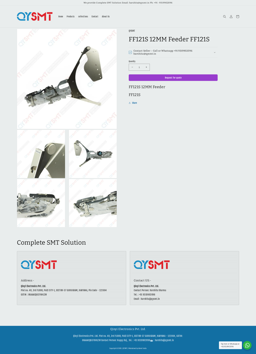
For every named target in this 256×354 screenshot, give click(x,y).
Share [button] (134, 103)
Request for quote (173, 77)
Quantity (132, 61)
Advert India (142, 348)
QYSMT (125, 348)
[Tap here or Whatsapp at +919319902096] (247, 345)
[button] (224, 16)
